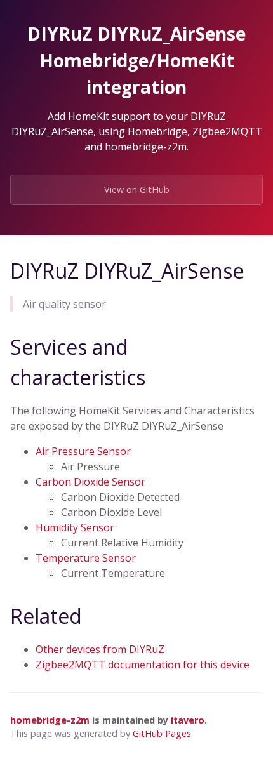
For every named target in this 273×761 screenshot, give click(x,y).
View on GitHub (137, 189)
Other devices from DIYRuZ (100, 649)
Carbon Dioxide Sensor (90, 482)
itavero (187, 720)
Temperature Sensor (86, 558)
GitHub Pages (162, 733)
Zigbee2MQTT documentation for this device (143, 665)
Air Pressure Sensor (83, 451)
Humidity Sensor (75, 527)
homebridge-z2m (50, 720)
